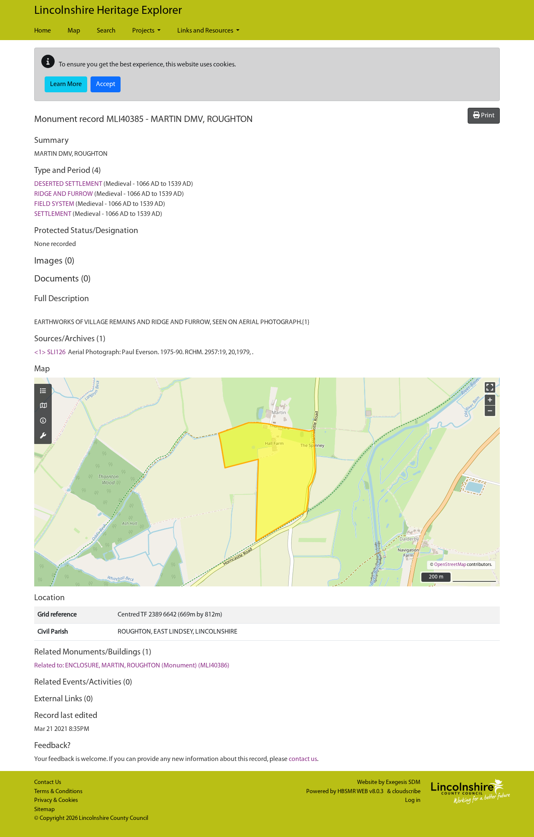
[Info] (43, 421)
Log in (413, 800)
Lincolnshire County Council (113, 818)
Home (42, 31)
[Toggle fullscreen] (490, 387)
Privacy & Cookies (56, 800)
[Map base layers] (43, 406)
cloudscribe (406, 792)
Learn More (66, 84)
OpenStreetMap (450, 565)
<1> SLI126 (49, 352)
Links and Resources (205, 31)
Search (106, 31)
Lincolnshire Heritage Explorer (108, 11)
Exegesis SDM (403, 782)
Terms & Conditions (58, 792)
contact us (303, 759)
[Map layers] (43, 391)
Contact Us (47, 782)
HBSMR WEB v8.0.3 (361, 792)
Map (74, 31)
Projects (144, 31)
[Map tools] (43, 436)
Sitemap (44, 810)
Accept (105, 84)
